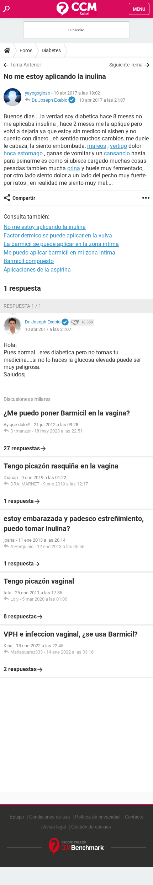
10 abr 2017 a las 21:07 (102, 100)
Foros (26, 50)
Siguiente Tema (126, 65)
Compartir (23, 198)
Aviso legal (54, 827)
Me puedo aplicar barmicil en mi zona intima (59, 252)
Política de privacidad (97, 817)
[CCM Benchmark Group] (76, 846)
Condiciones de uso (49, 817)
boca (10, 153)
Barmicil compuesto (29, 261)
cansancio (117, 153)
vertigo (118, 146)
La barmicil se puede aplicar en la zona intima (61, 244)
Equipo (17, 817)
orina (73, 168)
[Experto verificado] (71, 100)
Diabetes (51, 50)
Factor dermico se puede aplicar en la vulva (58, 235)
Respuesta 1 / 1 (22, 306)
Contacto (134, 817)
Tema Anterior (25, 65)
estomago (30, 153)
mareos (96, 146)
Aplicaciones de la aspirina (37, 269)
